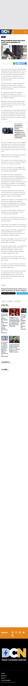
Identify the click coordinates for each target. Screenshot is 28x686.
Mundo (3, 37)
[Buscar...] (26, 31)
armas (4, 301)
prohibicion (17, 301)
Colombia (10, 301)
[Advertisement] (14, 15)
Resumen (3, 673)
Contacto (3, 678)
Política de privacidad (5, 680)
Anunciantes (3, 675)
